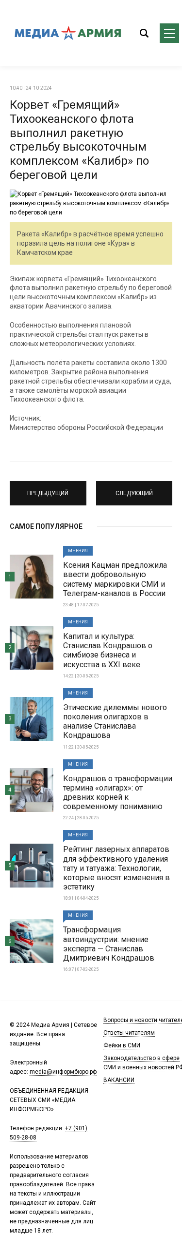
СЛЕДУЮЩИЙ (134, 489)
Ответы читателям (129, 1032)
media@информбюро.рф (63, 1071)
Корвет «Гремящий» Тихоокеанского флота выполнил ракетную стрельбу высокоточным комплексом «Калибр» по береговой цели (79, 140)
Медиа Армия (68, 33)
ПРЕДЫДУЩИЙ (48, 489)
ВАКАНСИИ (118, 1080)
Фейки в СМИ (121, 1045)
